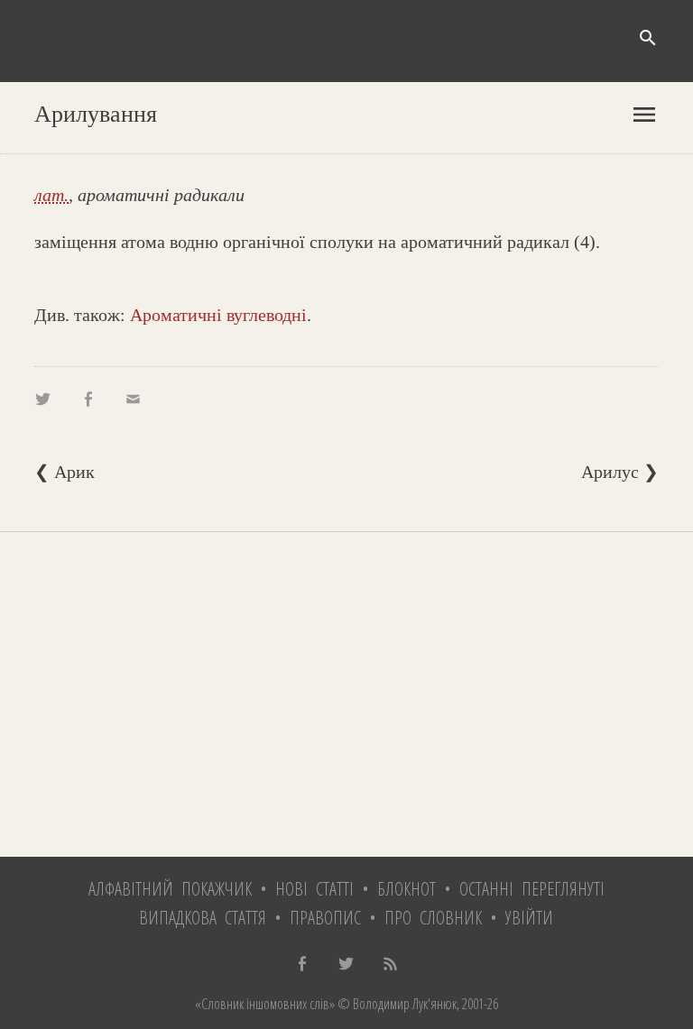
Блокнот (406, 889)
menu (644, 114)
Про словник (433, 917)
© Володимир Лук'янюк (396, 1004)
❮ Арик (64, 472)
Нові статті (314, 889)
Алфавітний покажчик (170, 889)
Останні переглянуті (532, 889)
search (648, 38)
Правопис (325, 917)
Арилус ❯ (620, 472)
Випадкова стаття (202, 917)
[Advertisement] (346, 694)
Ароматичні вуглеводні (218, 315)
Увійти (529, 917)
